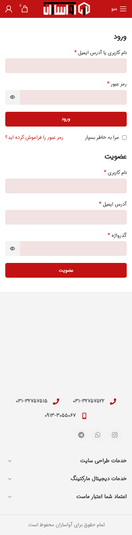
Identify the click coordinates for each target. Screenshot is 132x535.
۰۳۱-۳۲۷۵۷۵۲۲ (89, 401)
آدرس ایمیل (113, 204)
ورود (66, 119)
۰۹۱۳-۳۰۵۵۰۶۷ (60, 415)
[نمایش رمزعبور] (12, 97)
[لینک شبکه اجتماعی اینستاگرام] (115, 435)
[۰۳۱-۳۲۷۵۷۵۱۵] (56, 401)
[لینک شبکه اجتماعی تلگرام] (81, 435)
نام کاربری (115, 172)
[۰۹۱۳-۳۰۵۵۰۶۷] (84, 416)
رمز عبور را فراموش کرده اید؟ (34, 137)
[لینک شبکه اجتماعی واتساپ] (98, 435)
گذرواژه (117, 235)
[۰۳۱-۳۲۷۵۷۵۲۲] (113, 401)
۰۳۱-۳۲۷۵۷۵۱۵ (32, 401)
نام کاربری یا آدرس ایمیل (100, 53)
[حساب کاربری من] (9, 9)
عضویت (66, 270)
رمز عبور (117, 84)
